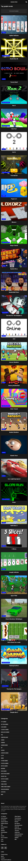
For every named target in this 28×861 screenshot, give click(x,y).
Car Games (3, 727)
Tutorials (3, 781)
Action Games (4, 724)
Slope (14, 502)
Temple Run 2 (14, 712)
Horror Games (4, 753)
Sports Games (4, 778)
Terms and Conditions (6, 859)
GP (1, 747)
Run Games (4, 771)
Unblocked (4, 784)
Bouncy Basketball (14, 385)
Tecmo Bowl (14, 82)
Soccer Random (14, 362)
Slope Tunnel (14, 245)
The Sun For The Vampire (14, 689)
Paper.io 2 (14, 199)
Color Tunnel (14, 409)
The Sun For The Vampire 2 (14, 315)
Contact (3, 858)
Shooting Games (5, 773)
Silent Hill (4, 776)
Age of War (14, 595)
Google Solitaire (14, 572)
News (2, 758)
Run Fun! (14, 129)
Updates (3, 791)
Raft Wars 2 (14, 525)
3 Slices (14, 549)
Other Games (5, 312)
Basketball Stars (14, 292)
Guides (2, 750)
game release (4, 737)
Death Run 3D (14, 58)
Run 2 (14, 105)
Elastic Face (14, 455)
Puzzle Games (4, 763)
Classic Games (5, 729)
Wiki (2, 794)
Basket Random (14, 432)
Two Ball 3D (14, 175)
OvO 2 (14, 152)
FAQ (2, 734)
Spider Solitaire (14, 35)
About (2, 856)
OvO (14, 339)
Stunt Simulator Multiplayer (14, 619)
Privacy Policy (4, 854)
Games (3, 32)
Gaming (3, 742)
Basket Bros (14, 269)
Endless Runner (5, 55)
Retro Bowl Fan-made (14, 642)
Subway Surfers (14, 665)
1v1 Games (3, 721)
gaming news (4, 745)
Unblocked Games (5, 786)
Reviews (3, 768)
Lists (2, 755)
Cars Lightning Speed (14, 479)
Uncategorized (5, 789)
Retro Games (4, 766)
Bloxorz (14, 222)
